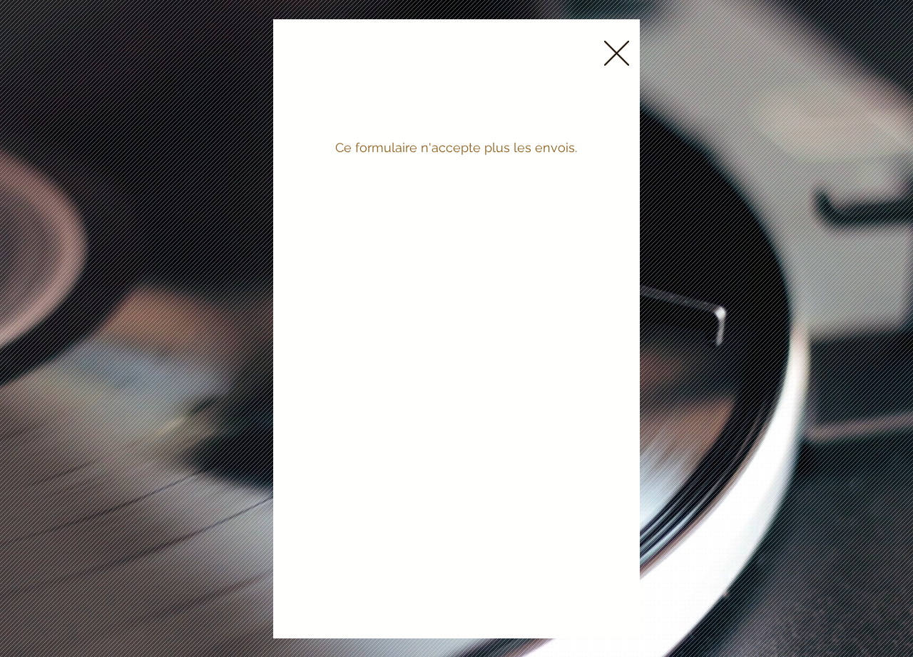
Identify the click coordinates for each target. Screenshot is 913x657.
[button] (616, 53)
